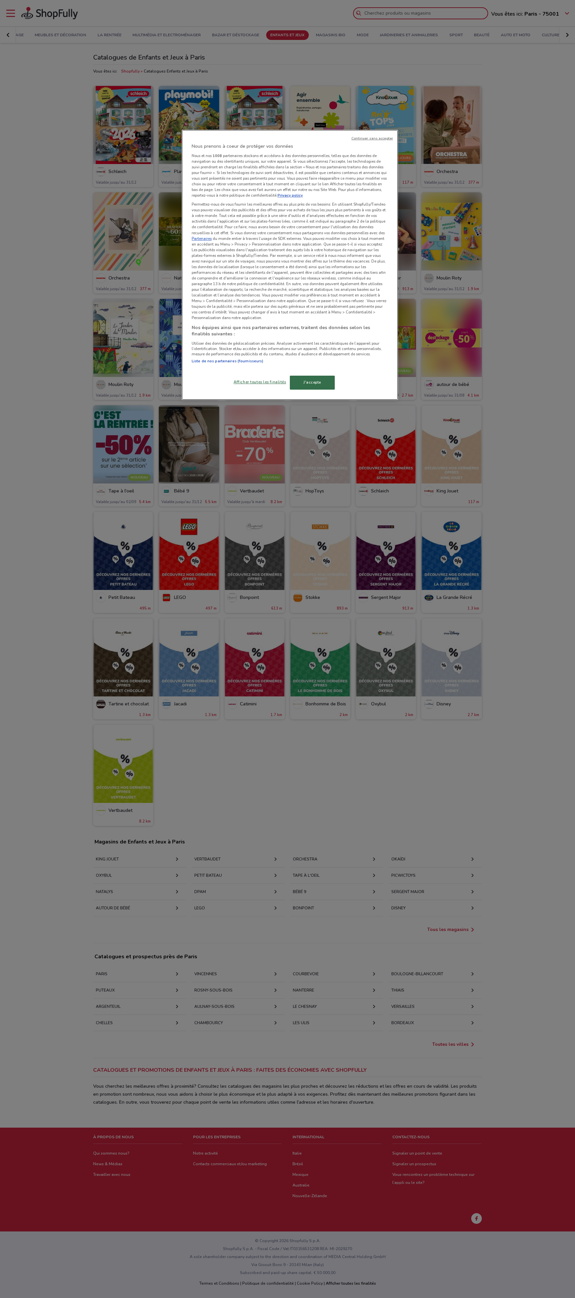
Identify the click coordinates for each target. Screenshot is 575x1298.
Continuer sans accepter (372, 138)
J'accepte (312, 382)
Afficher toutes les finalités (260, 382)
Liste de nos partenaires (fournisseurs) (227, 361)
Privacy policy (290, 195)
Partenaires (202, 238)
